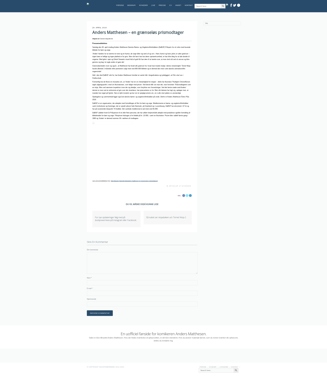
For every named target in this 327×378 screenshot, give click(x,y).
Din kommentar (92, 250)
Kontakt (189, 5)
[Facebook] (231, 5)
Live (153, 5)
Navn (89, 278)
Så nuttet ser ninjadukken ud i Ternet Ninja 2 (166, 217)
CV (170, 5)
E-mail (90, 288)
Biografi (131, 5)
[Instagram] (227, 5)
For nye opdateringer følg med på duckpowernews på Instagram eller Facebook (115, 219)
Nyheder (143, 5)
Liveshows (223, 367)
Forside (120, 5)
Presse (162, 5)
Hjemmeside (91, 299)
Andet (178, 5)
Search (238, 5)
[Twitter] (234, 5)
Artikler (173, 186)
